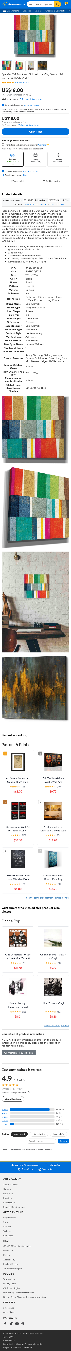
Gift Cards (8, 1235)
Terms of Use (9, 1279)
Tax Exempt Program (12, 1268)
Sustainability (9, 1202)
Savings (38, 10)
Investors (7, 1197)
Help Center (54, 1164)
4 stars (5, 1113)
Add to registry (53, 181)
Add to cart (35, 131)
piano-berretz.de (31, 104)
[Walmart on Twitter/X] (11, 1324)
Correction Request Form (19, 1052)
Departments (13, 10)
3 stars (5, 1117)
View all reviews (13, 1098)
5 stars (5, 1109)
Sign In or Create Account (27, 1164)
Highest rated (39, 1133)
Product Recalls (10, 1264)
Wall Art (44, 204)
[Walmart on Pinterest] (23, 1324)
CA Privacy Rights (11, 1288)
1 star (6, 1124)
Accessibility (9, 1259)
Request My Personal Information (18, 1292)
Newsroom (8, 1193)
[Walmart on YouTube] (17, 1324)
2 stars (5, 1120)
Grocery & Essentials (55, 10)
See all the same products (56, 1025)
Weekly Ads (47, 1169)
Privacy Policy (10, 1283)
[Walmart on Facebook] (5, 1324)
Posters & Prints (57, 204)
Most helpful (58, 1133)
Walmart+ (8, 1231)
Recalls (6, 1255)
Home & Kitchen (31, 204)
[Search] (57, 4)
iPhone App (8, 1307)
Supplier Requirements (13, 1206)
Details (26, 175)
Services (27, 10)
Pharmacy (8, 1250)
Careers (7, 1188)
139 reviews (24, 82)
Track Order (27, 1169)
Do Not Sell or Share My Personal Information (24, 1297)
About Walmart (10, 1184)
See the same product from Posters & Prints (47, 897)
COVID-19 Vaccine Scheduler (17, 1246)
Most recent (19, 1133)
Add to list (19, 181)
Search (63, 1141)
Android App (9, 1312)
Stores (6, 1222)
